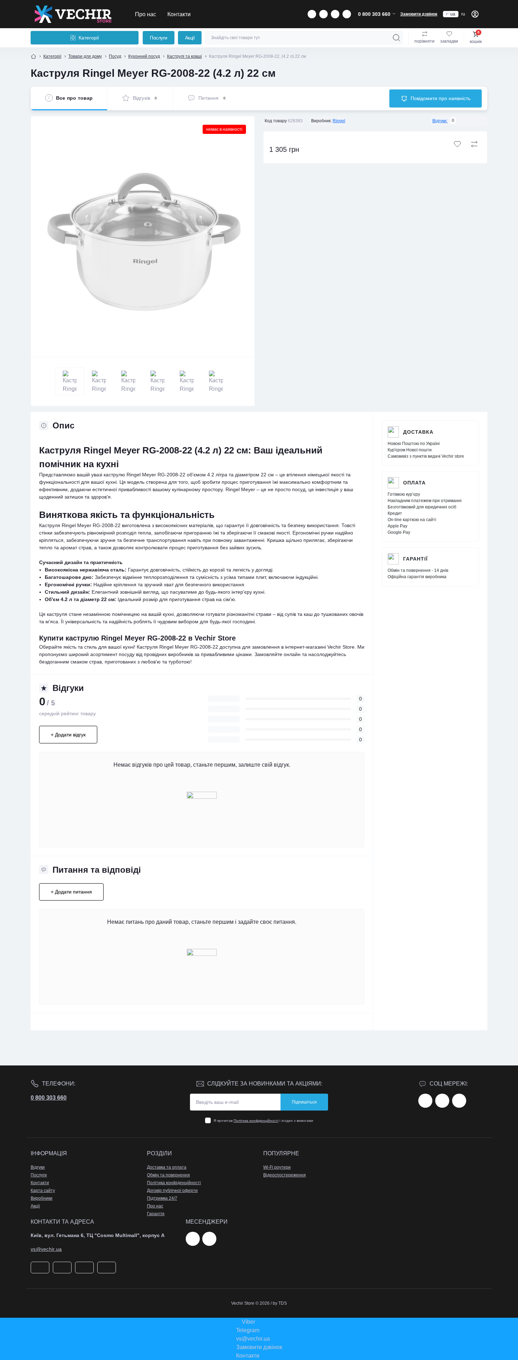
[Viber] (209, 1239)
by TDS (280, 1303)
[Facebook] (425, 1101)
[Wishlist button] (457, 144)
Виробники (42, 1198)
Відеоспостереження (284, 1175)
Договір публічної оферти (172, 1190)
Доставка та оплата (166, 1167)
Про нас (145, 14)
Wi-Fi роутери (277, 1167)
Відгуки (38, 1167)
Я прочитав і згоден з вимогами (263, 1121)
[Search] (396, 37)
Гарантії (415, 559)
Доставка (418, 432)
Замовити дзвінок (418, 14)
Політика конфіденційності (256, 1121)
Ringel (339, 120)
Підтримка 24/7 (162, 1198)
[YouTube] (459, 1101)
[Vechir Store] (73, 14)
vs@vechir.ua (46, 1249)
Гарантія (156, 1213)
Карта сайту (43, 1190)
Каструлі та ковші (184, 56)
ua (452, 14)
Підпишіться (304, 1102)
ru (463, 14)
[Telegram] (193, 1239)
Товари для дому (85, 56)
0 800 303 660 (49, 1098)
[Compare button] (474, 144)
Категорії (52, 56)
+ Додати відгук (68, 734)
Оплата (414, 483)
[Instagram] (442, 1101)
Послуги (158, 38)
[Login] (475, 14)
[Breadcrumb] (33, 56)
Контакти (179, 14)
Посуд (115, 56)
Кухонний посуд (144, 56)
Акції (190, 38)
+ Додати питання (71, 892)
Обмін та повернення (168, 1175)
